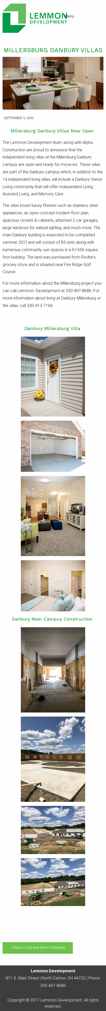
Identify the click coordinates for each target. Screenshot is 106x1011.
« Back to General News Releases (37, 947)
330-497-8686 (53, 985)
